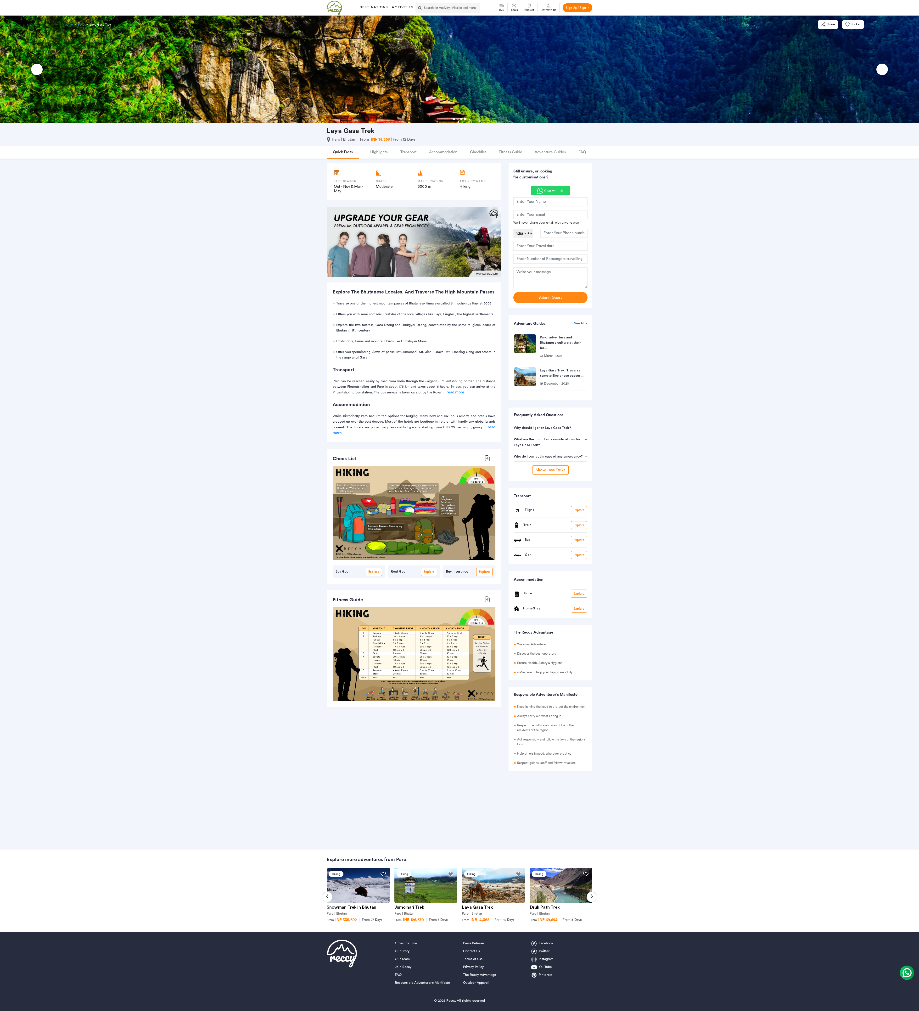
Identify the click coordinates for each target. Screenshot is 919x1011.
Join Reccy (403, 967)
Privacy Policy (473, 967)
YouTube (545, 967)
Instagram (546, 959)
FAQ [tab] (582, 152)
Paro (81, 24)
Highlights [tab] (379, 152)
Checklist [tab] (478, 152)
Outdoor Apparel (476, 982)
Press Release (473, 943)
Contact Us (471, 951)
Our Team (402, 959)
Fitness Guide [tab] (510, 152)
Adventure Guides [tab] (550, 152)
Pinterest (545, 975)
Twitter (544, 951)
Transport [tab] (408, 152)
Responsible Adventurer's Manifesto (422, 982)
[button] (36, 69)
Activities (402, 7)
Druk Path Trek (545, 907)
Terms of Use (473, 959)
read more (455, 392)
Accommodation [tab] (443, 152)
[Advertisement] (550, 808)
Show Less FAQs (551, 470)
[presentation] (327, 897)
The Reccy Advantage (479, 975)
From (372, 920)
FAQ (398, 975)
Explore (373, 571)
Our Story (402, 951)
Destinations (374, 7)
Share (830, 24)
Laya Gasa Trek (477, 907)
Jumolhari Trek (409, 907)
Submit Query (550, 297)
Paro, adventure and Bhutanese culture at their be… (560, 343)
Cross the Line (406, 943)
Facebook (546, 943)
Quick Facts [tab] (343, 152)
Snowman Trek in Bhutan (351, 907)
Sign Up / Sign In (577, 7)
